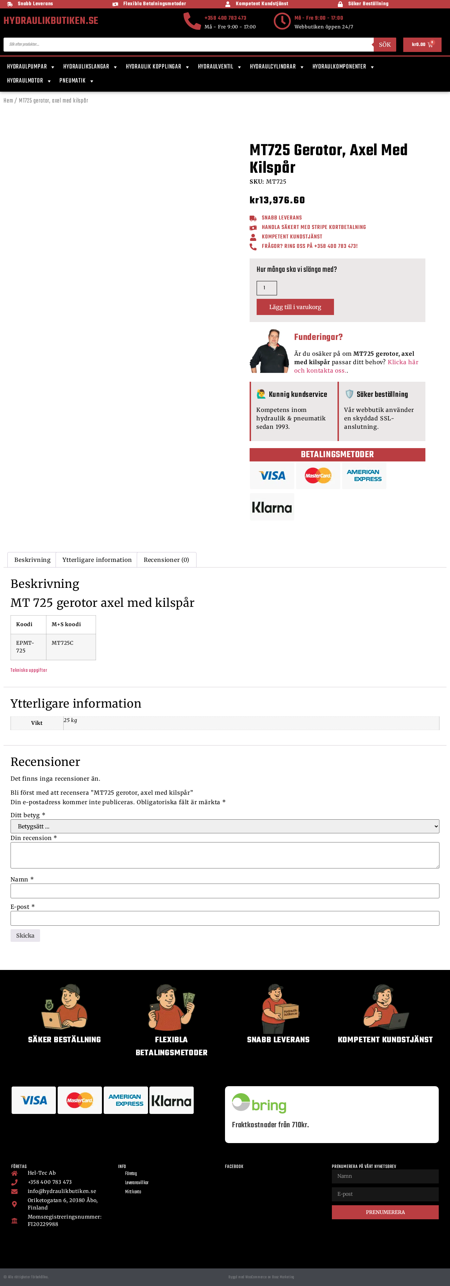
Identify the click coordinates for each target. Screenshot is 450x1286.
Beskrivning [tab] (32, 559)
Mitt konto (133, 1192)
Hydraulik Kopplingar (153, 67)
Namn (22, 879)
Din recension (34, 838)
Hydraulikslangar (86, 67)
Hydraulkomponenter (339, 67)
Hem (8, 101)
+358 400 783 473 (225, 18)
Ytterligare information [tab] (97, 559)
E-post (23, 907)
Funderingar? (318, 337)
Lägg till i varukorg (295, 306)
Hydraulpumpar (27, 67)
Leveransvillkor (137, 1183)
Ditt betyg (28, 815)
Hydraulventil (215, 67)
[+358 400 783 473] (192, 21)
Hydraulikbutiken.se (51, 21)
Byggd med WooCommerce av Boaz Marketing (261, 1277)
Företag (131, 1174)
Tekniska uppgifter (29, 671)
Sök (385, 44)
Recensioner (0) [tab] (166, 559)
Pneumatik (72, 81)
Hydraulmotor (25, 81)
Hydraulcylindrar (273, 67)
